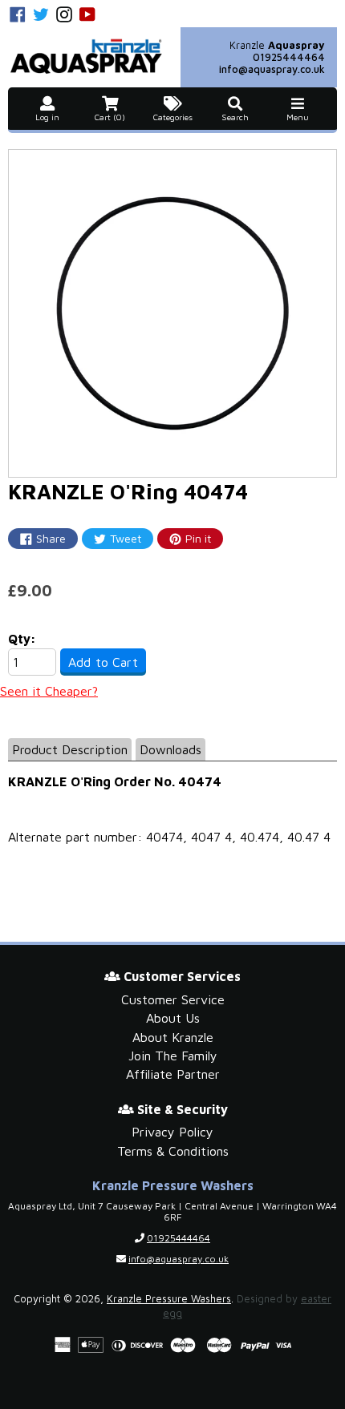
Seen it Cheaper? (49, 691)
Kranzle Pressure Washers (169, 1299)
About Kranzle (172, 1037)
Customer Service (173, 999)
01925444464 (289, 56)
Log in (47, 117)
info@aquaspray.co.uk (272, 69)
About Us (173, 1018)
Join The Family (172, 1055)
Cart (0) (110, 117)
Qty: (22, 639)
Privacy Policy (172, 1131)
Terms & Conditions (173, 1151)
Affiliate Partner (173, 1074)
